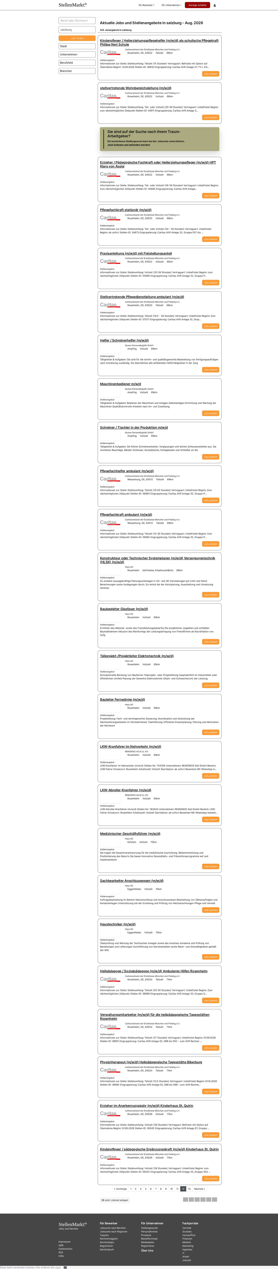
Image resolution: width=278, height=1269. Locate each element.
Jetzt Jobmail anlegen (116, 1200)
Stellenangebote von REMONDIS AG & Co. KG (110, 755)
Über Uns (147, 1250)
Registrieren (106, 1245)
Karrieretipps (107, 1242)
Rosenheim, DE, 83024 (140, 979)
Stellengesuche (149, 1227)
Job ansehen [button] (210, 73)
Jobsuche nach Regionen (113, 1231)
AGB (61, 1245)
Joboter (186, 1260)
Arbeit (185, 1256)
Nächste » (199, 1188)
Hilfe (61, 1256)
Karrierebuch (107, 1249)
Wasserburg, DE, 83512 (140, 479)
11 (177, 1188)
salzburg (173, 23)
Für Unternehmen (171, 5)
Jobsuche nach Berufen (113, 1227)
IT (183, 1253)
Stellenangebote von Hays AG (110, 570)
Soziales (187, 1231)
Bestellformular (149, 1238)
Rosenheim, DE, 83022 (140, 52)
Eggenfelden (134, 889)
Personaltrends (149, 1231)
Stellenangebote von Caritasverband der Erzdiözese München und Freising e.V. (110, 53)
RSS (61, 1252)
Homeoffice (188, 1235)
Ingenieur (187, 1249)
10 (171, 1188)
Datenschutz (65, 1248)
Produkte (146, 1235)
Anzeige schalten (197, 5)
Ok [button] (65, 1267)
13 (189, 1188)
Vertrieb (186, 1227)
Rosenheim (133, 570)
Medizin (186, 1242)
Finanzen (187, 1238)
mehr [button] (58, 1267)
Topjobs (104, 1235)
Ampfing (132, 348)
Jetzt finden (77, 38)
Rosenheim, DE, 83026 (140, 1114)
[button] (185, 1199)
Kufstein (132, 842)
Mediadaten (147, 1242)
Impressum (65, 1241)
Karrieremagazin (109, 1238)
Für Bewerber (146, 5)
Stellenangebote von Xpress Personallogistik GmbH (110, 349)
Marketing (187, 1245)
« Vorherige (120, 1188)
